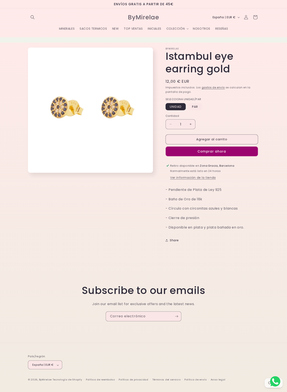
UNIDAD (176, 107)
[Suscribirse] (176, 316)
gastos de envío (213, 87)
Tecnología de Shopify (67, 379)
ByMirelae (45, 379)
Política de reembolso (100, 379)
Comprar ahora (211, 151)
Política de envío (195, 379)
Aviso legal (218, 379)
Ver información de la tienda (193, 177)
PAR (195, 107)
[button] (32, 17)
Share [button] (174, 240)
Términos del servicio (166, 379)
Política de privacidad (133, 379)
